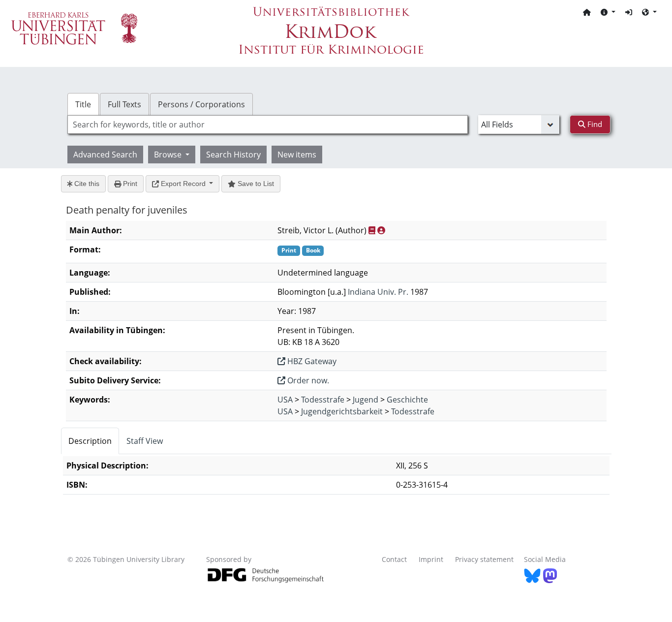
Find (593, 124)
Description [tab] (90, 440)
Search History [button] (233, 154)
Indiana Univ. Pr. (378, 291)
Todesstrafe (322, 399)
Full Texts (124, 104)
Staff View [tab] (144, 440)
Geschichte (407, 399)
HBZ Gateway (310, 361)
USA (285, 399)
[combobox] (267, 124)
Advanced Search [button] (105, 154)
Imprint (431, 559)
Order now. (307, 380)
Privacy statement (484, 559)
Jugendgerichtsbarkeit (342, 411)
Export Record (183, 183)
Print (129, 183)
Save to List (255, 183)
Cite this (85, 183)
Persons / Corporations (201, 104)
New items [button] (296, 154)
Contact (394, 559)
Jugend (365, 399)
